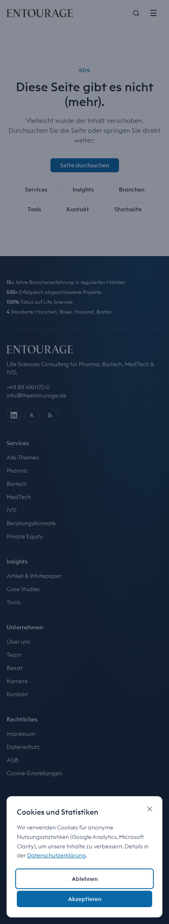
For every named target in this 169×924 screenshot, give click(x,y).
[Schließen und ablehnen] (149, 809)
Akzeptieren (84, 899)
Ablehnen (85, 878)
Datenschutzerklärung (56, 855)
